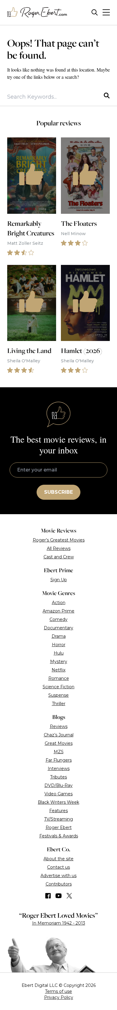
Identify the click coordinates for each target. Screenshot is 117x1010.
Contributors (59, 884)
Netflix (58, 670)
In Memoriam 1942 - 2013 (58, 923)
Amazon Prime (58, 611)
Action (58, 602)
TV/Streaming (58, 819)
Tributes (58, 777)
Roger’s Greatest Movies (59, 540)
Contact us (58, 867)
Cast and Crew (59, 557)
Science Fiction (58, 686)
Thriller (58, 703)
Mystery (58, 661)
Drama (59, 636)
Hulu (59, 653)
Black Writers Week (58, 802)
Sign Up (58, 579)
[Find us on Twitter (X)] (69, 895)
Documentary (58, 628)
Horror (58, 644)
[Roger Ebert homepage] (37, 12)
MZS (59, 751)
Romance (58, 678)
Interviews (59, 768)
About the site (59, 858)
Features (58, 810)
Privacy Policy (58, 997)
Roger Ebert (59, 827)
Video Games (58, 794)
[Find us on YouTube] (59, 895)
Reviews (59, 726)
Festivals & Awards (58, 836)
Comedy (59, 619)
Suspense (58, 695)
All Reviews (58, 548)
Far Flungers (59, 760)
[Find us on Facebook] (48, 895)
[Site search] (95, 12)
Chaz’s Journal (59, 735)
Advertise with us (58, 875)
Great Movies (59, 743)
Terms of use (58, 991)
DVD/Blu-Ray (58, 785)
